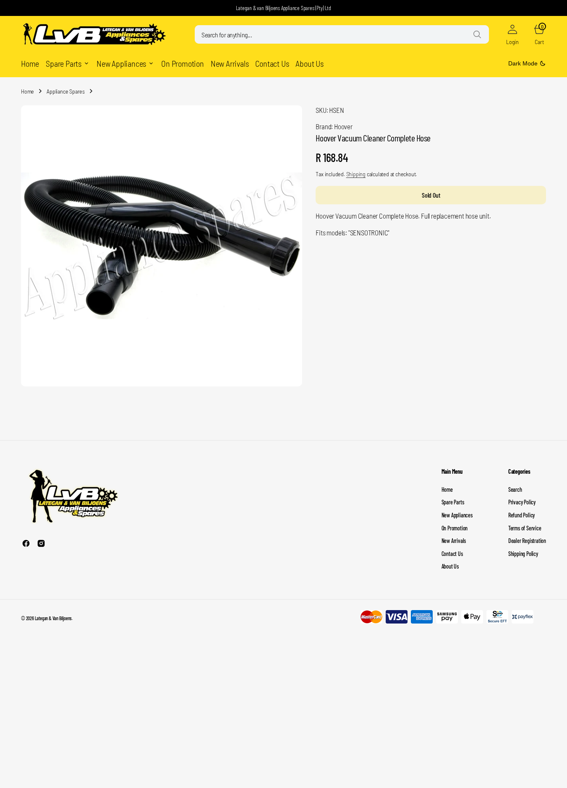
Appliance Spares (66, 91)
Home (27, 91)
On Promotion (455, 528)
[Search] (477, 34)
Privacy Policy (522, 502)
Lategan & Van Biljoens (53, 618)
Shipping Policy (523, 553)
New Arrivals (454, 540)
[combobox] (342, 34)
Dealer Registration (527, 540)
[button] (512, 34)
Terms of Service (524, 528)
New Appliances (457, 515)
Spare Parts (453, 502)
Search (515, 489)
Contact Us (452, 553)
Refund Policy (521, 515)
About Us (450, 566)
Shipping (356, 174)
